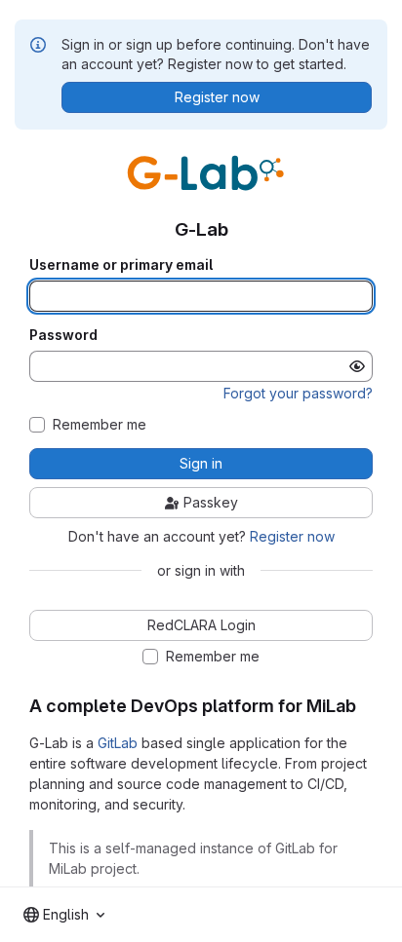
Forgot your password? (298, 393)
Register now (292, 536)
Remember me (99, 425)
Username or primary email (121, 265)
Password (63, 335)
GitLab (118, 743)
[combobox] (64, 914)
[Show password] (357, 366)
